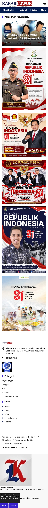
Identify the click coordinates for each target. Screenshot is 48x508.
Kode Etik (32, 437)
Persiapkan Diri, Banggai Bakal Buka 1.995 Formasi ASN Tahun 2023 (21, 37)
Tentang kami (18, 437)
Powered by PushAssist (30, 498)
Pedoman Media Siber (24, 440)
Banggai (7, 31)
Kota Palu (6, 392)
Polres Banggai (11, 418)
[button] (44, 3)
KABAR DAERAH (8, 381)
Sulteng (8, 422)
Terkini (5, 388)
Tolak (4, 505)
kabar (7, 414)
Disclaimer (6, 440)
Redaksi (5, 437)
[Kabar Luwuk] (17, 3)
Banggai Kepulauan (10, 396)
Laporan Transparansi (12, 443)
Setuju (13, 505)
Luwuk (7, 406)
